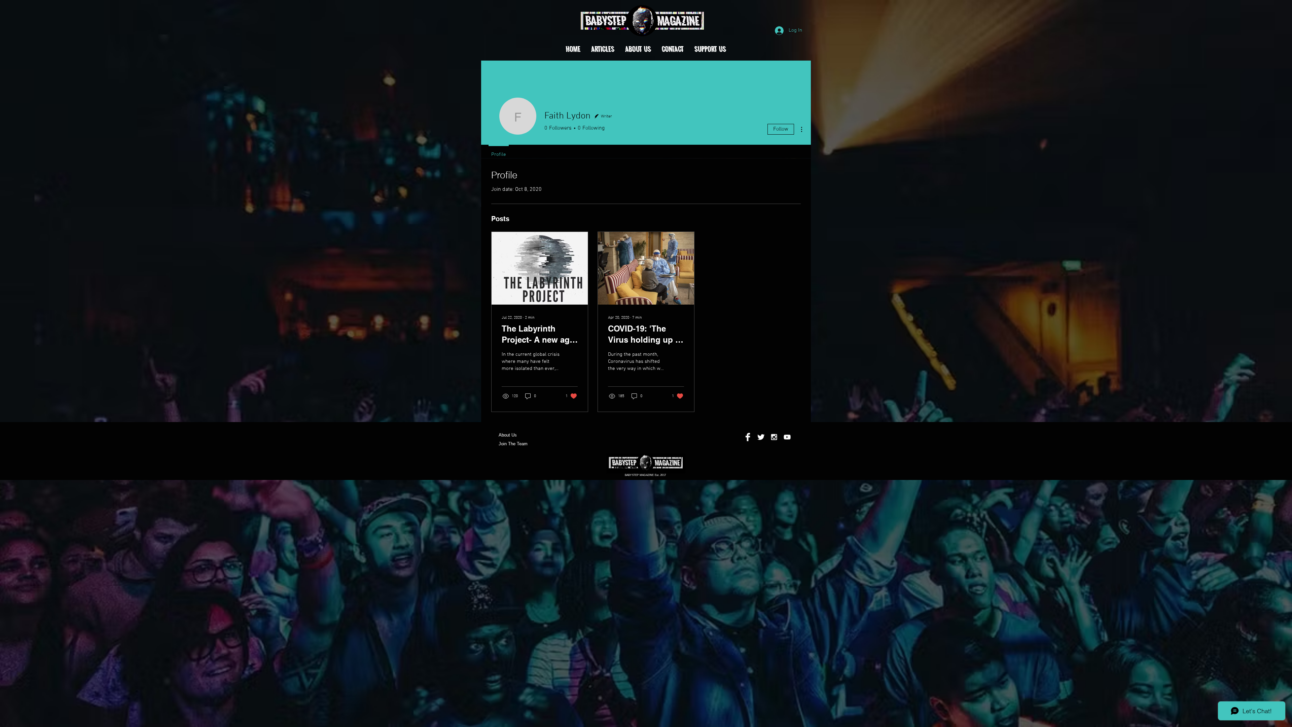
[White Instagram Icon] (774, 437)
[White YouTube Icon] (787, 437)
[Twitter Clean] (761, 437)
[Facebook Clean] (748, 437)
